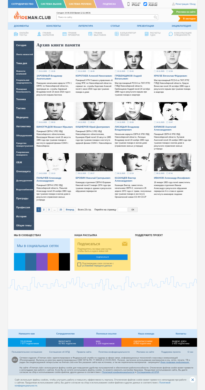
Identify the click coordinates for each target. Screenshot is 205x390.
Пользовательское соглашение (27, 352)
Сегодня (21, 45)
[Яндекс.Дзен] (64, 262)
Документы (21, 26)
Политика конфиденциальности (114, 352)
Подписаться (102, 257)
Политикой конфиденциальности (118, 372)
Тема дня (21, 63)
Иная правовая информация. (175, 362)
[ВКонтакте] (30, 262)
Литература (85, 26)
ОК (132, 210)
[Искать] (155, 17)
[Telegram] (19, 262)
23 (61, 209)
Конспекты (53, 26)
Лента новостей (24, 54)
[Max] (42, 262)
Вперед (70, 209)
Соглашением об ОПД (148, 372)
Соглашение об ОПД (59, 352)
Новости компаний (21, 72)
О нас (190, 352)
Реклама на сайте (186, 12)
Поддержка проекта (171, 352)
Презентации (145, 26)
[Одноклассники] (53, 262)
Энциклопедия (181, 26)
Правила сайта (84, 352)
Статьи (115, 26)
